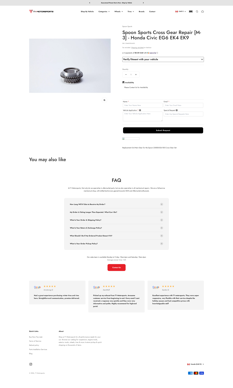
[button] (191, 11)
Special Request (173, 110)
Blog (30, 353)
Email (166, 101)
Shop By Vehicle (87, 11)
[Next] (143, 3)
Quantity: (125, 69)
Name (126, 101)
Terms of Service (35, 341)
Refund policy (34, 345)
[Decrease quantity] (125, 74)
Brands (141, 11)
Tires (130, 11)
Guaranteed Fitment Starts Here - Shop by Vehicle (116, 3)
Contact (152, 11)
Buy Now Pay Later (36, 337)
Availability (129, 82)
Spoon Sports (127, 26)
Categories (103, 11)
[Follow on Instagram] (30, 364)
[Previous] (89, 3)
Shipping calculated (137, 47)
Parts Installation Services (38, 349)
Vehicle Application (134, 110)
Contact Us (116, 267)
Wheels (117, 11)
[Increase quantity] (135, 74)
